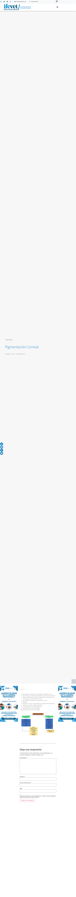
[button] (57, 1)
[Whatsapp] (10, 1)
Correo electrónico (25, 782)
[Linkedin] (4, 1)
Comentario (23, 757)
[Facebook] (7, 1)
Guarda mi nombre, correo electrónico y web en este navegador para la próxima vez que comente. (38, 796)
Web (21, 788)
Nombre (22, 776)
